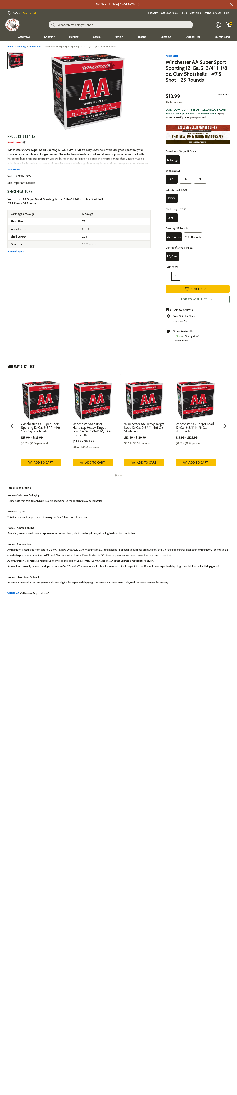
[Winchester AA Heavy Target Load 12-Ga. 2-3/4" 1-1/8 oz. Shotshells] (144, 397)
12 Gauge (172, 160)
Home (10, 46)
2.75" (171, 217)
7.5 (171, 179)
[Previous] (30, 92)
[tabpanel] (41, 424)
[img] (229, 25)
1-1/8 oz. (172, 256)
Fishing (119, 36)
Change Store (180, 340)
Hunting (74, 36)
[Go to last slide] (12, 426)
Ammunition (35, 46)
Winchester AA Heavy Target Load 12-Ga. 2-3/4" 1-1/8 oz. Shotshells (144, 427)
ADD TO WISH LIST (194, 299)
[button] (231, 4)
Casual (97, 36)
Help (226, 12)
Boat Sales (152, 12)
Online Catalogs (212, 12)
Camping (166, 36)
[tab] (116, 475)
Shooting (49, 36)
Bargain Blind (222, 36)
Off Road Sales (169, 12)
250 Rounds (193, 237)
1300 (171, 198)
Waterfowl (24, 36)
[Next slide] (224, 426)
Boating (141, 36)
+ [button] (184, 276)
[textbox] (175, 276)
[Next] (146, 92)
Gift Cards (195, 12)
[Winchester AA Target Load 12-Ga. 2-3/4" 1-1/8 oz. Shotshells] (196, 397)
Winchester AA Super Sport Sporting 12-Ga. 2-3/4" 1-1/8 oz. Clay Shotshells (40, 427)
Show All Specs (15, 251)
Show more (13, 169)
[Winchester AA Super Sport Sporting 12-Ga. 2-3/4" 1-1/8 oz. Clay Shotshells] (88, 91)
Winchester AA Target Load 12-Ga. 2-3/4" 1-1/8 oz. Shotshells (195, 427)
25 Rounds (174, 237)
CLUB (184, 12)
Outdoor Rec (193, 36)
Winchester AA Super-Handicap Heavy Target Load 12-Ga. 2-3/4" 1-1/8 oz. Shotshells (92, 429)
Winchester (172, 55)
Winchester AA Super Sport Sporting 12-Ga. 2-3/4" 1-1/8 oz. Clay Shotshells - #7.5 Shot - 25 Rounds (196, 71)
